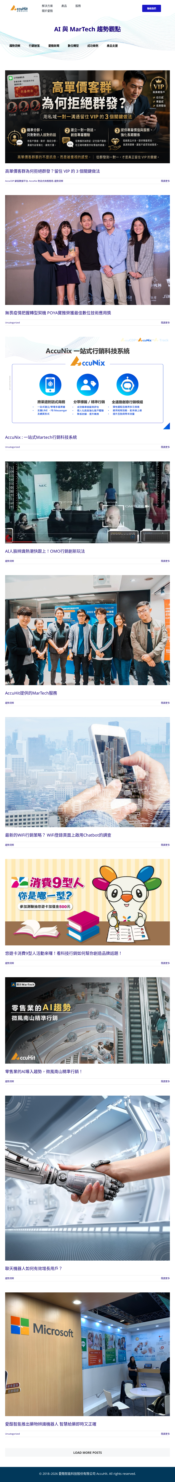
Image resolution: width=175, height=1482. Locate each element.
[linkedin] (134, 8)
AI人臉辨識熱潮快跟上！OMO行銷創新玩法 (45, 551)
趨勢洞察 (58, 180)
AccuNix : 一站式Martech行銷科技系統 (41, 437)
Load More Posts (87, 1453)
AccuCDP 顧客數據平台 (16, 180)
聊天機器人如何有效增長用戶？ (34, 1268)
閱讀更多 (165, 180)
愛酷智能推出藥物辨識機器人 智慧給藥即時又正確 (50, 1424)
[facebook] (122, 8)
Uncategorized (12, 322)
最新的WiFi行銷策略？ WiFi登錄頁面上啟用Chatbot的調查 (58, 835)
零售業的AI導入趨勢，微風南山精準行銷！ (44, 1071)
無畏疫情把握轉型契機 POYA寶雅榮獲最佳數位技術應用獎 (58, 313)
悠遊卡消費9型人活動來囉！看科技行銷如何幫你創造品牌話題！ (63, 953)
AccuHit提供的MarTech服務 (31, 693)
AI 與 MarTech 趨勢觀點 (87, 29)
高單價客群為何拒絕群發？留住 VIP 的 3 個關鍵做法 (52, 171)
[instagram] (128, 8)
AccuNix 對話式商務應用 (41, 180)
